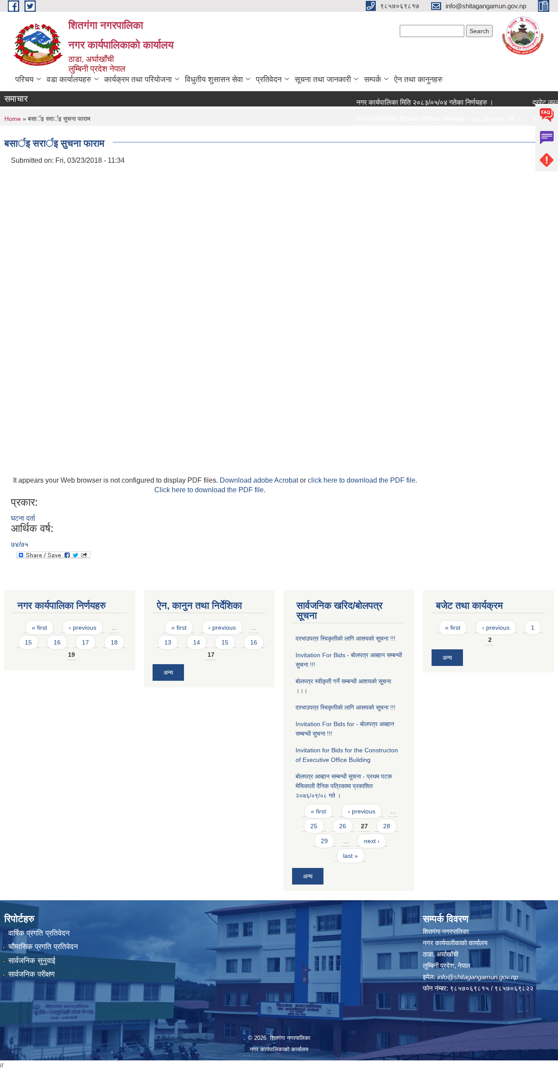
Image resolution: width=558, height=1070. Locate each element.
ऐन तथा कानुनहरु (418, 79)
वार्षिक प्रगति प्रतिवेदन (39, 933)
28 (386, 826)
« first (39, 627)
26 (342, 826)
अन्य (168, 672)
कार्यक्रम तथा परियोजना (138, 79)
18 (114, 642)
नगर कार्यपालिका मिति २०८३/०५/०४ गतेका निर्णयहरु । (411, 102)
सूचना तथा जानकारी (323, 79)
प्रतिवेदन (269, 79)
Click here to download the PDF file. (209, 490)
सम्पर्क (372, 79)
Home (12, 118)
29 (324, 840)
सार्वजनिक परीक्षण (31, 974)
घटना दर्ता (23, 518)
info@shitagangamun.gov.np (477, 977)
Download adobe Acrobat (260, 480)
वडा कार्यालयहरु (69, 79)
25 (313, 826)
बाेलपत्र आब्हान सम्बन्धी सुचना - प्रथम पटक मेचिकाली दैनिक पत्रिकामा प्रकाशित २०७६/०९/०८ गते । (344, 786)
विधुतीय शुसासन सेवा (214, 79)
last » (350, 855)
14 (196, 642)
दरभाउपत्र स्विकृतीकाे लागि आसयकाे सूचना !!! (345, 638)
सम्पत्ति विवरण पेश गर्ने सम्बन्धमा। (384, 135)
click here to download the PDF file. (362, 480)
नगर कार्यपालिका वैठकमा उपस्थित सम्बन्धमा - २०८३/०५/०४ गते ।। (427, 119)
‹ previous (82, 627)
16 (57, 642)
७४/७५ (19, 544)
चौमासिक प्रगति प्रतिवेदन (43, 947)
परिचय (24, 79)
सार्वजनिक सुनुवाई (31, 961)
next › (372, 840)
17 (85, 642)
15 (28, 642)
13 (167, 642)
